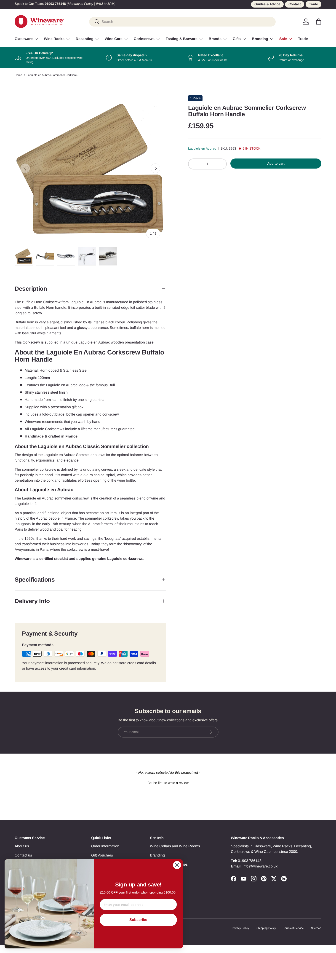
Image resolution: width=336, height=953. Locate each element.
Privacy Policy (240, 928)
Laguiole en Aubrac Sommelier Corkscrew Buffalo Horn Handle (54, 75)
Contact (294, 4)
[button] (319, 21)
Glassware (24, 39)
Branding (260, 39)
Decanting (84, 39)
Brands (215, 39)
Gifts (237, 39)
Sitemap (316, 928)
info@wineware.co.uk (260, 866)
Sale (283, 39)
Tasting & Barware (181, 39)
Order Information (105, 846)
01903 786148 (249, 861)
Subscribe (138, 920)
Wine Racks (54, 39)
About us (22, 846)
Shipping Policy (266, 928)
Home (18, 75)
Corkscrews (144, 39)
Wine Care (114, 39)
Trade (313, 4)
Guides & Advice (267, 4)
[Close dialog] (177, 865)
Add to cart (276, 163)
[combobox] (182, 21)
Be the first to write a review (168, 783)
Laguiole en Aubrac (202, 148)
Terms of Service (293, 928)
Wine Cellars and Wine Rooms (175, 846)
